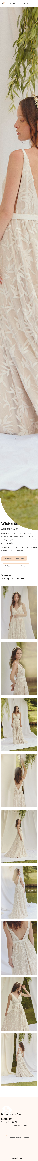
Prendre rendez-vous (14, 559)
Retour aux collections (15, 566)
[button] (3, 579)
